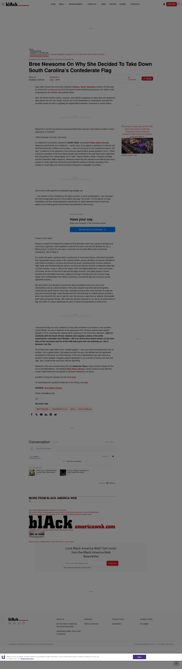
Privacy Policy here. (27, 659)
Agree (139, 657)
